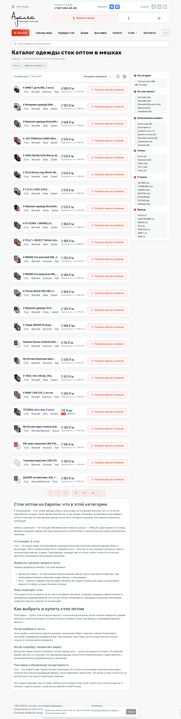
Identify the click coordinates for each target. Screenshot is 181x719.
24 (93, 493)
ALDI (140, 226)
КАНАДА (142, 204)
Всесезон (142, 160)
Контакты (150, 32)
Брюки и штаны (145, 134)
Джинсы (142, 145)
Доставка (100, 32)
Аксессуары (143, 124)
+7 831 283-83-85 (65, 8)
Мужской (142, 108)
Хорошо (131, 712)
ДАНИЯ (141, 190)
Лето (140, 167)
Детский (142, 97)
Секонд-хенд (44, 32)
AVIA (140, 236)
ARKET (141, 233)
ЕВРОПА (142, 193)
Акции (84, 32)
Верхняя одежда (146, 138)
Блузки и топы (144, 131)
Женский (142, 101)
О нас (131, 32)
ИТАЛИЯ (142, 200)
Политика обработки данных (29, 712)
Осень (141, 170)
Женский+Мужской (147, 104)
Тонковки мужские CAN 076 (40, 460)
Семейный (143, 111)
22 (76, 493)
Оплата (117, 32)
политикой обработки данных (104, 710)
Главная (16, 58)
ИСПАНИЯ (142, 197)
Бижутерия (143, 127)
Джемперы (143, 141)
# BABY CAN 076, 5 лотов (38, 392)
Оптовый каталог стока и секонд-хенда (44, 58)
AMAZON (142, 229)
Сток (140, 85)
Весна (141, 156)
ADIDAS (141, 222)
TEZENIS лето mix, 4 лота (38, 409)
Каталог (22, 32)
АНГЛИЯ (141, 183)
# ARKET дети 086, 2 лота (38, 87)
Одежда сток (66, 32)
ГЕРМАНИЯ (143, 186)
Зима (140, 163)
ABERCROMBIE (144, 219)
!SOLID (141, 215)
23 (84, 493)
